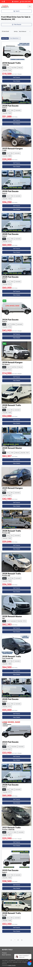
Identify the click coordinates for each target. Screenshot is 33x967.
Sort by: (16, 31)
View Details (16, 81)
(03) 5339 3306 (26, 1)
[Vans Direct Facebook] (4, 1)
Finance (4, 953)
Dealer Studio (12, 965)
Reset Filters (5, 38)
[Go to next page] (22, 940)
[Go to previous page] (11, 940)
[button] (30, 6)
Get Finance (16, 77)
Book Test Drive (6, 955)
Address (16, 1)
